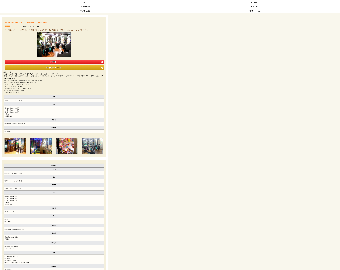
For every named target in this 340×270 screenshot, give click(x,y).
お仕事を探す (255, 2)
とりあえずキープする (52, 68)
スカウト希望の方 (85, 6)
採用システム (255, 6)
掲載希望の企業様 (85, 11)
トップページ (85, 2)
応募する (52, 62)
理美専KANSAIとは (255, 11)
